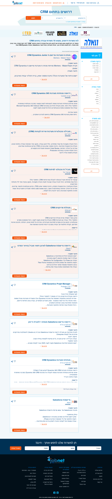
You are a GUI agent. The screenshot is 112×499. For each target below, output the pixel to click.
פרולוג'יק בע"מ (65, 324)
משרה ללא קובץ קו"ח (93, 162)
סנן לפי (94, 55)
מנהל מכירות (48, 476)
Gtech (68, 248)
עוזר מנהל (83, 484)
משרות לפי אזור (31, 485)
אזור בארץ (96, 86)
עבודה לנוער (95, 143)
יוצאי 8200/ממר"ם (94, 123)
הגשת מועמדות (19, 85)
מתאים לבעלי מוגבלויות (93, 160)
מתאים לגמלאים (94, 154)
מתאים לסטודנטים (94, 125)
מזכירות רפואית (47, 473)
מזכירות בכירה (48, 470)
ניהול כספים (65, 478)
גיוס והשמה (65, 472)
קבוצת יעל (66, 172)
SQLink (67, 210)
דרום (97, 97)
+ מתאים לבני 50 (94, 129)
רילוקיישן (96, 145)
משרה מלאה (95, 63)
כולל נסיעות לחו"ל (94, 133)
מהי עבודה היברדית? (69, 389)
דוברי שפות (95, 139)
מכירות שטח (65, 475)
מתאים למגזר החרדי (93, 156)
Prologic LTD (65, 286)
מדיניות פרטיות (97, 479)
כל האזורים (59, 18)
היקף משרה (95, 61)
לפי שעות (96, 72)
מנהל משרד (82, 478)
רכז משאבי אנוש (64, 486)
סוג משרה (96, 118)
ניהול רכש (33, 473)
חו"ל (97, 103)
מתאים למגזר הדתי (93, 158)
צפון (97, 95)
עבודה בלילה (95, 135)
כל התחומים (81, 18)
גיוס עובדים (48, 3)
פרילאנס (96, 137)
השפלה (96, 99)
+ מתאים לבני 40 (94, 131)
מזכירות (83, 475)
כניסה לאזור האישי (91, 3)
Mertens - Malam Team (61, 58)
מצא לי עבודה (15, 448)
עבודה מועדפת (95, 127)
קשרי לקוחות (32, 479)
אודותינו (100, 467)
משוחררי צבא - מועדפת (29, 470)
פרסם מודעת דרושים (38, 3)
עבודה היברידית (94, 164)
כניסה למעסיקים (58, 3)
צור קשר (73, 3)
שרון (97, 91)
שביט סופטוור (65, 96)
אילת (97, 101)
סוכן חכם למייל (80, 3)
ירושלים (96, 93)
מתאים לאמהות (94, 149)
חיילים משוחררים (94, 147)
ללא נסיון (33, 482)
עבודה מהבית (95, 151)
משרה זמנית (95, 68)
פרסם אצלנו (98, 470)
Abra (68, 402)
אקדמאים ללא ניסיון (93, 121)
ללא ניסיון (96, 141)
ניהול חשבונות (48, 479)
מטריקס (67, 134)
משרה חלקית (95, 65)
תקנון (100, 476)
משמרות (96, 70)
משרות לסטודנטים (30, 476)
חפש (33, 18)
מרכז (97, 89)
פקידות (83, 481)
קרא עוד (44, 79)
